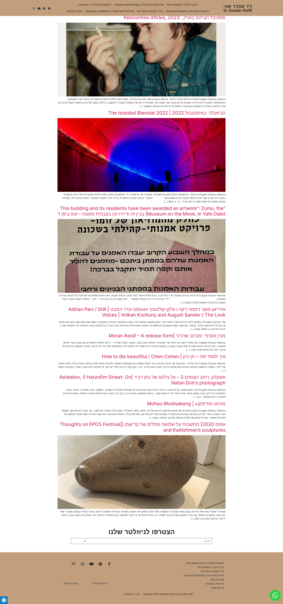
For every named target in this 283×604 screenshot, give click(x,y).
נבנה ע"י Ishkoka (132, 594)
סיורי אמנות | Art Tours (150, 11)
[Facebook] (49, 8)
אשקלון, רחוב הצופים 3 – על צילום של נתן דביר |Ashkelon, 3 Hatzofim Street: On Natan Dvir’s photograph (142, 380)
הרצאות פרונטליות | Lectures (94, 4)
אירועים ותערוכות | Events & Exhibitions (204, 575)
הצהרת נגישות (71, 583)
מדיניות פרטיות (99, 583)
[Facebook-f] (109, 564)
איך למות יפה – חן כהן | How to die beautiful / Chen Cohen (164, 356)
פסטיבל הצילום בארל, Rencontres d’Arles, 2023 (175, 17)
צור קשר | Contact (215, 583)
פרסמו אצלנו (217, 588)
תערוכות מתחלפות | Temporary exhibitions (109, 11)
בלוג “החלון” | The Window (182, 4)
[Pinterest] (44, 8)
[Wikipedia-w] (73, 564)
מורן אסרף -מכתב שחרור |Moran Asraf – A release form (167, 335)
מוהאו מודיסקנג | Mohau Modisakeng (186, 403)
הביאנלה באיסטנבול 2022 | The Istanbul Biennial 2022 (167, 113)
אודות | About (74, 11)
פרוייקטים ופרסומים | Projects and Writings (139, 4)
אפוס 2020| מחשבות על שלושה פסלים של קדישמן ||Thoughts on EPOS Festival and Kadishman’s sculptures (143, 427)
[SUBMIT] (85, 541)
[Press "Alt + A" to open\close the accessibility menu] (4, 600)
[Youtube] (38, 8)
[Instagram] (33, 8)
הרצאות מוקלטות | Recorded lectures (187, 11)
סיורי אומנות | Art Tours (212, 571)
